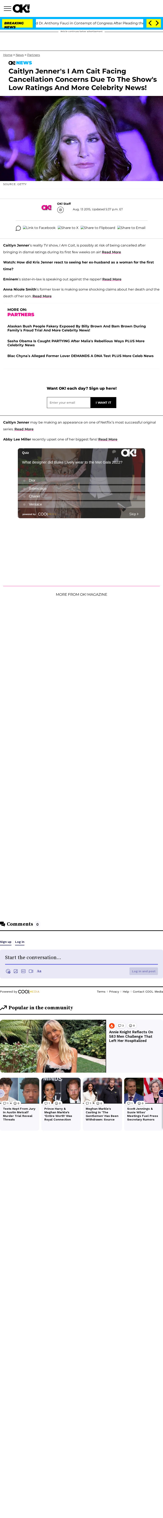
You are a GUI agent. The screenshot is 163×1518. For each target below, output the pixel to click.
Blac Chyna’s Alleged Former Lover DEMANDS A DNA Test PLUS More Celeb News (80, 356)
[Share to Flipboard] (98, 228)
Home (7, 55)
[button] (8, 9)
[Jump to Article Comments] (18, 228)
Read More (111, 252)
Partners (33, 55)
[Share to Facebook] (39, 228)
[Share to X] (68, 228)
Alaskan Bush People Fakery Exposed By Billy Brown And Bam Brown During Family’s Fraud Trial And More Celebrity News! (76, 328)
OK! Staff (64, 204)
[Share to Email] (131, 228)
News (20, 55)
